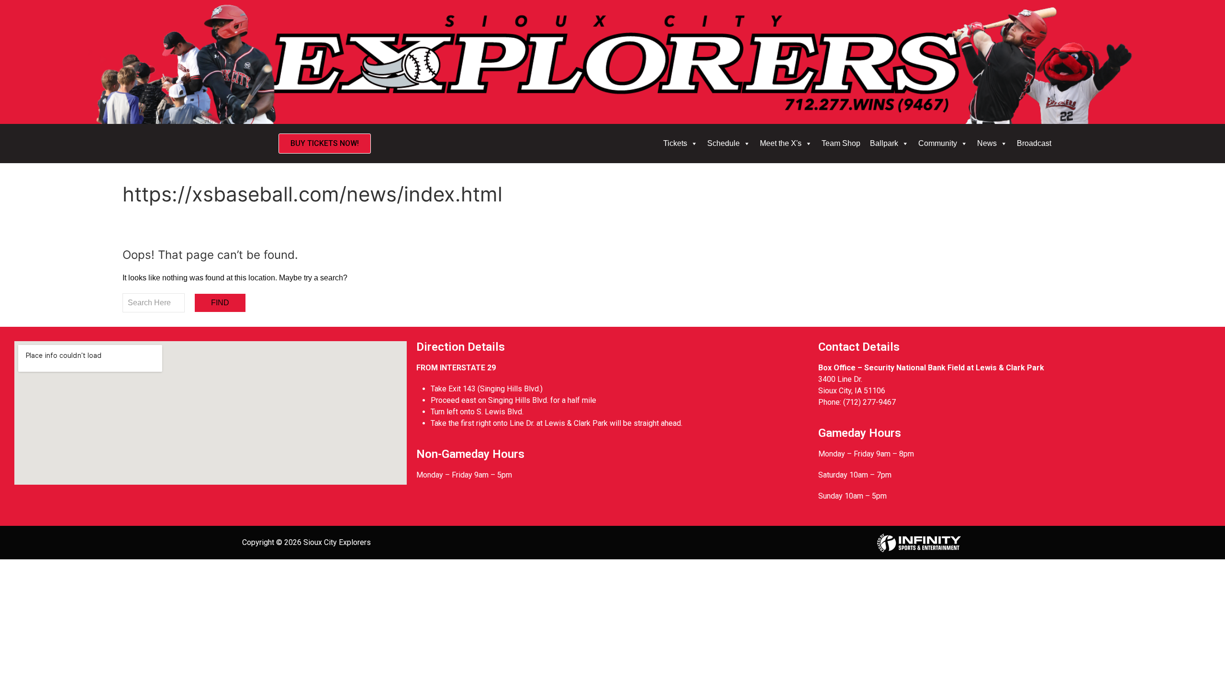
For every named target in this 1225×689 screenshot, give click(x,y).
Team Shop (841, 143)
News (987, 143)
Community (937, 143)
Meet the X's (781, 143)
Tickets (675, 143)
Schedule (723, 143)
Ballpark (884, 143)
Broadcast (1034, 143)
